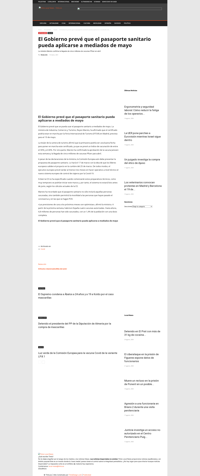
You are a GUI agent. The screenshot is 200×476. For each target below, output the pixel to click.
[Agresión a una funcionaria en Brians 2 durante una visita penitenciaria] (143, 395)
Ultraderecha (86, 2)
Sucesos (117, 23)
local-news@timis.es (56, 466)
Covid (43, 249)
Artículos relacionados (47, 269)
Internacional (63, 2)
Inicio (40, 30)
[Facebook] (145, 1)
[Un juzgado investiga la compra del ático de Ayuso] (143, 151)
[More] (61, 60)
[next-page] (43, 362)
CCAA (63, 23)
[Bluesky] (160, 1)
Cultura (87, 23)
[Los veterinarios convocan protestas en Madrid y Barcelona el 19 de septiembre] (143, 174)
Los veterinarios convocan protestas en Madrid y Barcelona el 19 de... (143, 186)
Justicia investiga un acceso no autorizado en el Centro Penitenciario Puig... (142, 433)
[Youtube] (156, 1)
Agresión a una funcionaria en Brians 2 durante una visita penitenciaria (141, 407)
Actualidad (54, 23)
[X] (152, 1)
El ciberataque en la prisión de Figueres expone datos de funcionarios (141, 358)
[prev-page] (39, 362)
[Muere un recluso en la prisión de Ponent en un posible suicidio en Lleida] (143, 372)
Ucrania (97, 2)
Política (127, 23)
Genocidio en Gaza (109, 2)
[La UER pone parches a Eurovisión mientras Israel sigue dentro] (143, 124)
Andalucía (42, 318)
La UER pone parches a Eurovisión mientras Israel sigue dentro (142, 137)
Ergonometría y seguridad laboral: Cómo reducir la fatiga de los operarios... (141, 110)
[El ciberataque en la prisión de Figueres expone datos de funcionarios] (143, 345)
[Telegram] (56, 60)
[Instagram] (148, 1)
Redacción (44, 55)
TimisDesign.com (75, 475)
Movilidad (97, 23)
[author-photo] (43, 262)
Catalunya (52, 2)
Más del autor (61, 269)
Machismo (75, 2)
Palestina (42, 2)
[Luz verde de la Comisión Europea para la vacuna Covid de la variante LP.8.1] (78, 339)
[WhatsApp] (51, 60)
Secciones (128, 206)
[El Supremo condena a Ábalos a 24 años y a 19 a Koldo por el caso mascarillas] (78, 280)
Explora (43, 23)
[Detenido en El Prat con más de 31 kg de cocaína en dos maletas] (143, 322)
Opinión (108, 23)
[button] (159, 23)
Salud (55, 30)
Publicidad (87, 475)
